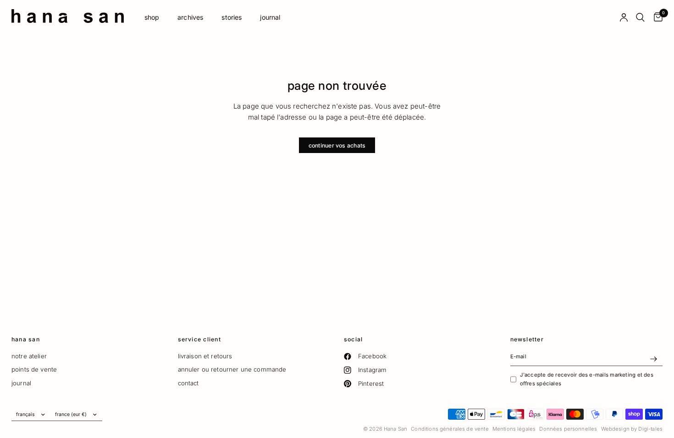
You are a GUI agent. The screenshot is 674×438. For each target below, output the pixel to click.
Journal (270, 17)
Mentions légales (514, 429)
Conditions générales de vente (449, 429)
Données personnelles (568, 429)
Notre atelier (29, 356)
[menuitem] (152, 17)
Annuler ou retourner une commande (232, 369)
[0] (656, 17)
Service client (199, 339)
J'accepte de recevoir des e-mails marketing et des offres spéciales (586, 379)
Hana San (25, 339)
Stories (231, 17)
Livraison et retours (205, 356)
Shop (152, 17)
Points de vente (34, 369)
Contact (188, 383)
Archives (190, 17)
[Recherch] (640, 17)
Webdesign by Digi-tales (632, 429)
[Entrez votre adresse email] (653, 358)
